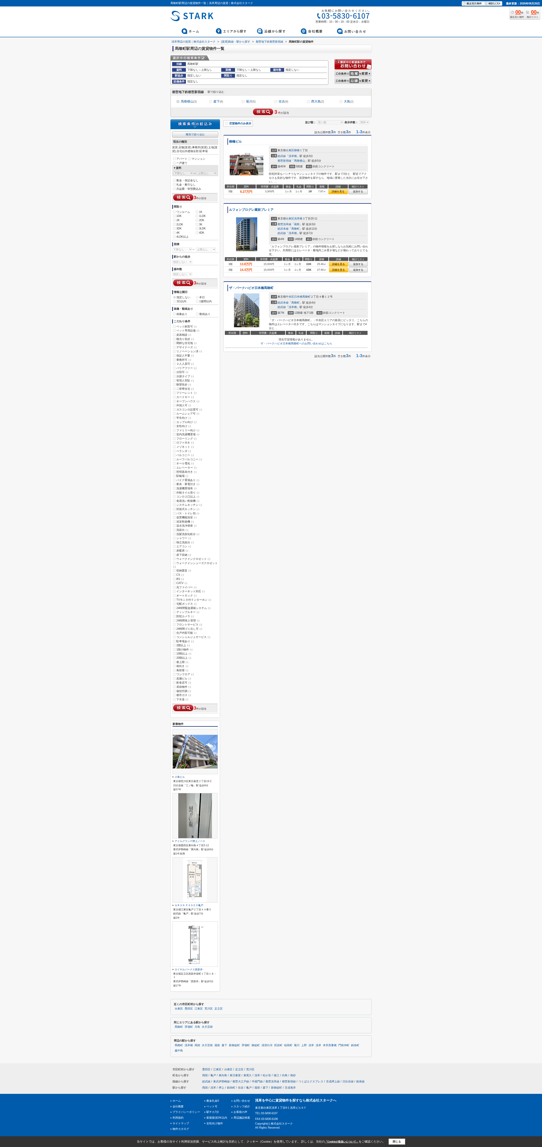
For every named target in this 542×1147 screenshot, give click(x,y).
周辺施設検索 (242, 1117)
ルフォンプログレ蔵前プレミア (251, 209)
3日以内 (181, 301)
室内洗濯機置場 (187, 434)
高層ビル (183, 678)
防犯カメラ (185, 616)
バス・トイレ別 (187, 513)
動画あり (204, 314)
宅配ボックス (186, 603)
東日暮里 (235, 1075)
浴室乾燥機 (185, 521)
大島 (348, 101)
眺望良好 (183, 384)
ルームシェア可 (187, 413)
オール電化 (185, 463)
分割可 (182, 372)
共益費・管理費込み (188, 188)
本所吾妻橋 (330, 1045)
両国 (197, 1045)
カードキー (185, 397)
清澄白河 (266, 1045)
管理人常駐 (185, 380)
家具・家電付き (187, 484)
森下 (218, 101)
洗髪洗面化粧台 (187, 534)
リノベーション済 (189, 351)
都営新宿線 (284, 160)
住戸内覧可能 (186, 632)
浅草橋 (293, 156)
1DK (179, 216)
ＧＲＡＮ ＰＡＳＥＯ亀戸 (189, 905)
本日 (202, 297)
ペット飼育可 (186, 326)
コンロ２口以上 (187, 496)
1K (200, 212)
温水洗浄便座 (186, 525)
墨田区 (189, 1008)
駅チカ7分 (212, 1112)
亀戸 (213, 1075)
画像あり (181, 314)
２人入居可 (185, 363)
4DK (201, 232)
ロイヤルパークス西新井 (189, 969)
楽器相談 (183, 334)
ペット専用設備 (187, 330)
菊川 (251, 101)
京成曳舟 (290, 1087)
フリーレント (186, 392)
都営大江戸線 (240, 1081)
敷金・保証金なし (187, 180)
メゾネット (185, 446)
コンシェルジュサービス (193, 637)
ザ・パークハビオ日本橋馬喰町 (251, 288)
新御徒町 (234, 1045)
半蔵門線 (257, 1081)
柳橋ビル (235, 141)
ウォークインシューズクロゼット (195, 565)
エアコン (183, 546)
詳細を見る (338, 191)
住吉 (283, 101)
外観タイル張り (187, 492)
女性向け (183, 426)
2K (178, 220)
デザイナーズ (186, 347)
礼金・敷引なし (186, 184)
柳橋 (297, 150)
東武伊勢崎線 (221, 1081)
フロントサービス (189, 624)
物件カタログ (181, 1128)
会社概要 (178, 1106)
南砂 (293, 1075)
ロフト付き (185, 442)
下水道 (182, 699)
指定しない (183, 297)
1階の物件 (184, 649)
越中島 (179, 1050)
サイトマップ (181, 1123)
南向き (182, 666)
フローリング (186, 438)
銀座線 (360, 1081)
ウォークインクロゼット (193, 558)
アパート (181, 158)
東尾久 (247, 1075)
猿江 (276, 1075)
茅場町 (189, 1026)
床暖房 (182, 550)
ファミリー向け (187, 430)
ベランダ (183, 451)
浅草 (311, 1045)
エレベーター (186, 467)
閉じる (397, 1141)
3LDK (202, 228)
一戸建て (181, 163)
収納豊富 (183, 570)
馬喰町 (295, 228)
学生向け (183, 417)
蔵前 (297, 224)
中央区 (290, 296)
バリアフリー (186, 368)
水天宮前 (207, 1026)
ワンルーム (183, 212)
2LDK (179, 224)
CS (180, 574)
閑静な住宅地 (186, 343)
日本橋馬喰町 (302, 296)
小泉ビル (180, 776)
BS (180, 579)
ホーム (177, 1100)
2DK (201, 220)
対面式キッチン (187, 509)
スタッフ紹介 (242, 1106)
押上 (221, 1087)
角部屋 (182, 670)
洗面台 (182, 529)
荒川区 (209, 1008)
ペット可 (211, 1106)
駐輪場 (182, 475)
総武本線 (283, 228)
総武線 (282, 156)
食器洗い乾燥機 (187, 500)
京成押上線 (333, 1081)
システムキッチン (189, 504)
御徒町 (256, 1045)
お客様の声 (240, 1112)
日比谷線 (348, 1081)
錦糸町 (355, 1045)
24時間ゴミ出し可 (189, 628)
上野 (304, 1045)
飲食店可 (183, 682)
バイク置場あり (187, 480)
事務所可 (183, 359)
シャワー (183, 538)
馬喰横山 (189, 101)
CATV (181, 583)
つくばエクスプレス (311, 1081)
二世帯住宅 (185, 388)
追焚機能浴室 (186, 517)
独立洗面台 (185, 542)
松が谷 (267, 1075)
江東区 (199, 1008)
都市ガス (183, 695)
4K (178, 232)
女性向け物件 (214, 1123)
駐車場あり (185, 641)
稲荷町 (288, 1045)
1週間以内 (205, 301)
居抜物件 (183, 686)
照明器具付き (186, 471)
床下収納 (183, 554)
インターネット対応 (190, 591)
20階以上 (183, 657)
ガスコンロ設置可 (189, 409)
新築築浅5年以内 (216, 1117)
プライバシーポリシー (186, 1112)
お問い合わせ (242, 1100)
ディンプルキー (187, 612)
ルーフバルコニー (189, 459)
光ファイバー (186, 587)
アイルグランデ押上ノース (190, 841)
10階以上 (183, 653)
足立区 (218, 1008)
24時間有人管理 (187, 620)
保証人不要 (185, 355)
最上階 (182, 662)
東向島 (223, 1075)
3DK (179, 228)
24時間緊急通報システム (193, 608)
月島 (197, 1026)
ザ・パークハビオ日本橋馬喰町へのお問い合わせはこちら (296, 343)
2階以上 (183, 645)
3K (200, 224)
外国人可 (183, 405)
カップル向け (186, 422)
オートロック (186, 595)
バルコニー (185, 455)
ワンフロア (185, 674)
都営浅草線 (284, 224)
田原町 (278, 1045)
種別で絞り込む (195, 134)
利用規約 (178, 1117)
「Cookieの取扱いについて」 (342, 1141)
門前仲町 (343, 1045)
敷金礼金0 (212, 1100)
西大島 (317, 101)
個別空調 (183, 691)
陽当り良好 (185, 339)
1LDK (202, 216)
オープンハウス (187, 401)
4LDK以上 (182, 236)
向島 (285, 1075)
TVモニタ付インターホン (193, 599)
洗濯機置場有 (186, 488)
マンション (198, 158)
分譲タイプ (185, 376)
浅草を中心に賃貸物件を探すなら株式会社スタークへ (295, 1100)
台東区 (290, 150)
